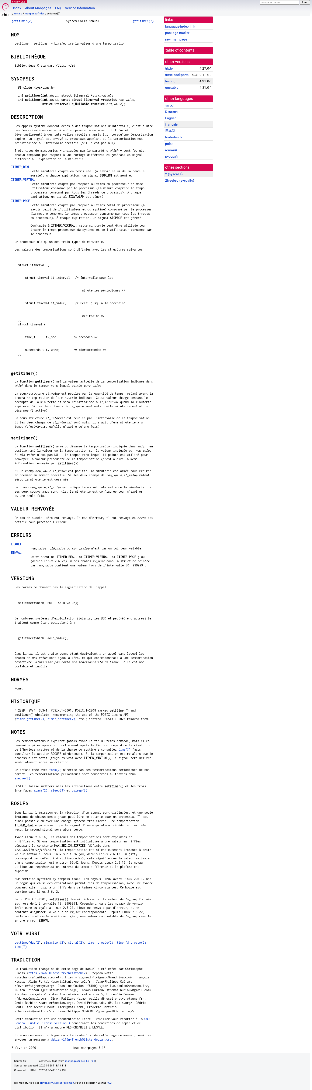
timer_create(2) (100, 942)
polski (169, 144)
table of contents (180, 50)
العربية (169, 105)
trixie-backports (176, 75)
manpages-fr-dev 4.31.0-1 (80, 1060)
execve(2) (22, 778)
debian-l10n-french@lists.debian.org (81, 1039)
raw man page (176, 39)
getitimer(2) (22, 21)
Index (17, 8)
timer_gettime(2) (30, 719)
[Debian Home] (5, 8)
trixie (169, 68)
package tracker (177, 33)
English (170, 118)
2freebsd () (179, 180)
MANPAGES (19, 1)
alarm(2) (40, 790)
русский (171, 156)
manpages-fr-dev (34, 13)
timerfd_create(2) (131, 942)
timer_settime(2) (61, 719)
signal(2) (76, 942)
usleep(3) (79, 790)
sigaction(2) (54, 942)
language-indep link (180, 26)
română (171, 150)
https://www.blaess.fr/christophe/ (57, 973)
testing (18, 13)
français (171, 124)
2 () (174, 174)
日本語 (170, 131)
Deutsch (171, 112)
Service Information (80, 8)
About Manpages (38, 8)
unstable (171, 87)
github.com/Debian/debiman (57, 1082)
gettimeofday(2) (28, 942)
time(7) (124, 749)
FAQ (58, 8)
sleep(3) (58, 790)
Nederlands (174, 137)
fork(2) (55, 770)
